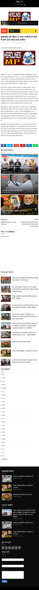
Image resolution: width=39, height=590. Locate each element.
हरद (3, 452)
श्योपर (3, 445)
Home (4, 31)
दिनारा (3, 405)
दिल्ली (3, 408)
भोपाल (3, 425)
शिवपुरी (3, 442)
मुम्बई (3, 429)
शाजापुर (4, 439)
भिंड (3, 418)
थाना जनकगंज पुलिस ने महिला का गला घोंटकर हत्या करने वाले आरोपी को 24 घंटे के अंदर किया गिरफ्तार (25, 316)
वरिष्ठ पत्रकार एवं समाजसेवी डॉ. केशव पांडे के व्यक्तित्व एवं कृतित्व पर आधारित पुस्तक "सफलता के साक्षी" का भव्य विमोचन (19, 167)
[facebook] (15, 5)
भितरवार (4, 422)
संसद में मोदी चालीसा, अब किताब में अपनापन (15, 211)
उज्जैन (3, 378)
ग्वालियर (24, 43)
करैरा (3, 381)
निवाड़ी (3, 415)
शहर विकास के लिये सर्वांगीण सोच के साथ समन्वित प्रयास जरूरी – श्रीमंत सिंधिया (24, 333)
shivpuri (4, 459)
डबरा (3, 398)
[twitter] (18, 5)
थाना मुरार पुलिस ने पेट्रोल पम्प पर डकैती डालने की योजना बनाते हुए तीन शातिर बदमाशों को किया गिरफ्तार (25, 289)
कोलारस (4, 384)
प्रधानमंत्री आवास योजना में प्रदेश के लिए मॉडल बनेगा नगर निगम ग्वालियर (24, 361)
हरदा (3, 456)
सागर (3, 449)
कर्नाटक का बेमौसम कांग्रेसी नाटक (12, 190)
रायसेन (3, 435)
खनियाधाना (4, 388)
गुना (3, 391)
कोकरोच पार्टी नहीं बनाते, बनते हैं (21, 341)
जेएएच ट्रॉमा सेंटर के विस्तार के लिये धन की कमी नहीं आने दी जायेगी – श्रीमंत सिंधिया (25, 306)
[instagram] (21, 5)
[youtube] (24, 5)
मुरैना (3, 432)
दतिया (3, 401)
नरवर (3, 412)
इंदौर (3, 374)
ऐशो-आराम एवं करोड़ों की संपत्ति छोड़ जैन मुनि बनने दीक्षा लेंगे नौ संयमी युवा (25, 279)
